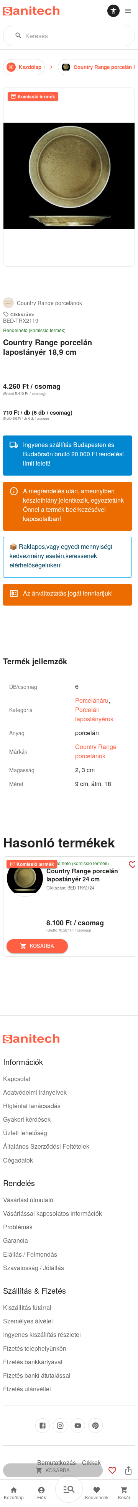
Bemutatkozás (56, 1462)
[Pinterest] (95, 1425)
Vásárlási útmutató (28, 1199)
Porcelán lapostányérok (94, 714)
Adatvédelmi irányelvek (35, 1092)
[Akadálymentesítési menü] (113, 11)
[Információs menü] (128, 11)
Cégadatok (18, 1160)
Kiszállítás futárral (27, 1307)
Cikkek (91, 1462)
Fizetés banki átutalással (37, 1375)
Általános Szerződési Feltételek (46, 1146)
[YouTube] (78, 1425)
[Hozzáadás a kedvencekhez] (112, 1470)
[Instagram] (60, 1425)
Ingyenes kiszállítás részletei (42, 1334)
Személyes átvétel (28, 1320)
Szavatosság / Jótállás (33, 1267)
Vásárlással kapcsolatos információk (52, 1213)
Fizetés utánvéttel (27, 1388)
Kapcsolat (16, 1078)
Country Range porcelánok (96, 751)
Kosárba (42, 945)
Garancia (15, 1240)
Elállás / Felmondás (30, 1254)
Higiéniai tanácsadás (32, 1105)
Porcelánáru (91, 700)
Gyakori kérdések (27, 1119)
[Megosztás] (128, 1470)
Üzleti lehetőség (25, 1132)
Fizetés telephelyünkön (34, 1348)
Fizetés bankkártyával (32, 1361)
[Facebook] (42, 1425)
